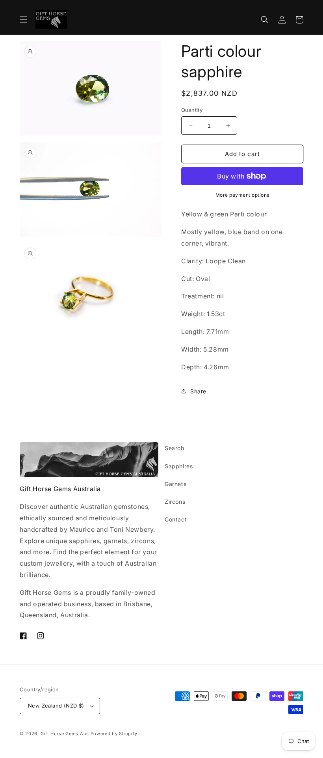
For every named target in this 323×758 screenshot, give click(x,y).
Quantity (191, 110)
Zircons (175, 501)
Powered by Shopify (114, 733)
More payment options (242, 195)
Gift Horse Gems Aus (65, 733)
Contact (176, 519)
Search (174, 448)
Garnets (175, 484)
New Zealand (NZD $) (56, 705)
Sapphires (179, 466)
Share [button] (198, 391)
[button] (23, 19)
